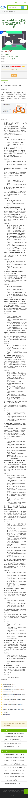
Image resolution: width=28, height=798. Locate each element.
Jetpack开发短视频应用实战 (10, 780)
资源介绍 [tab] (4, 82)
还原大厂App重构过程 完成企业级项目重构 (14, 777)
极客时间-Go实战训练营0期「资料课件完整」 (15, 736)
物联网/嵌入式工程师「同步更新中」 (12, 740)
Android (15, 11)
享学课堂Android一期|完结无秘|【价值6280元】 (15, 760)
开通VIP (15, 2)
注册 (20, 2)
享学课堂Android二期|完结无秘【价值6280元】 (15, 757)
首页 (7, 11)
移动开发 (11, 11)
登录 (25, 2)
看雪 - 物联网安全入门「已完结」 (12, 746)
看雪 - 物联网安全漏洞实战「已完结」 (13, 743)
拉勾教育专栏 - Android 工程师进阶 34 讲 (14, 754)
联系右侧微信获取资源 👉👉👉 (18, 66)
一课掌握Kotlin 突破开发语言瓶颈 (12, 783)
